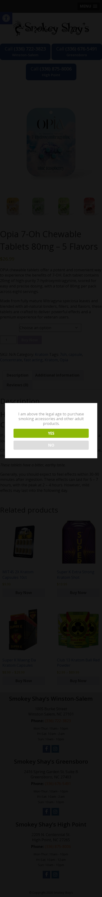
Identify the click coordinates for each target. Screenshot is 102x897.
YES (51, 433)
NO (51, 445)
